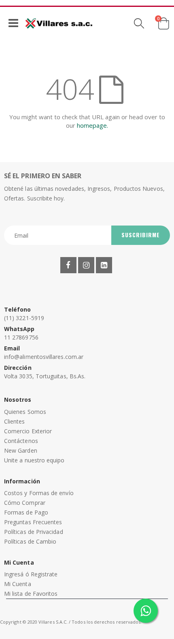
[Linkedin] (104, 265)
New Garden (20, 450)
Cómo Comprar (24, 502)
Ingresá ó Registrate (30, 574)
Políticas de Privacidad (33, 532)
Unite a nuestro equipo (34, 460)
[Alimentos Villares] (58, 23)
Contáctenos (21, 441)
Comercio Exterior (28, 431)
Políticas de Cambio (30, 541)
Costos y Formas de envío (39, 493)
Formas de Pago (26, 512)
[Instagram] (86, 265)
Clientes (14, 421)
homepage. (92, 125)
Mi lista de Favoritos (30, 593)
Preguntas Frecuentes (33, 522)
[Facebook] (68, 265)
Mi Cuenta (17, 584)
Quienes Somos (25, 411)
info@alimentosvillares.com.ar (43, 357)
